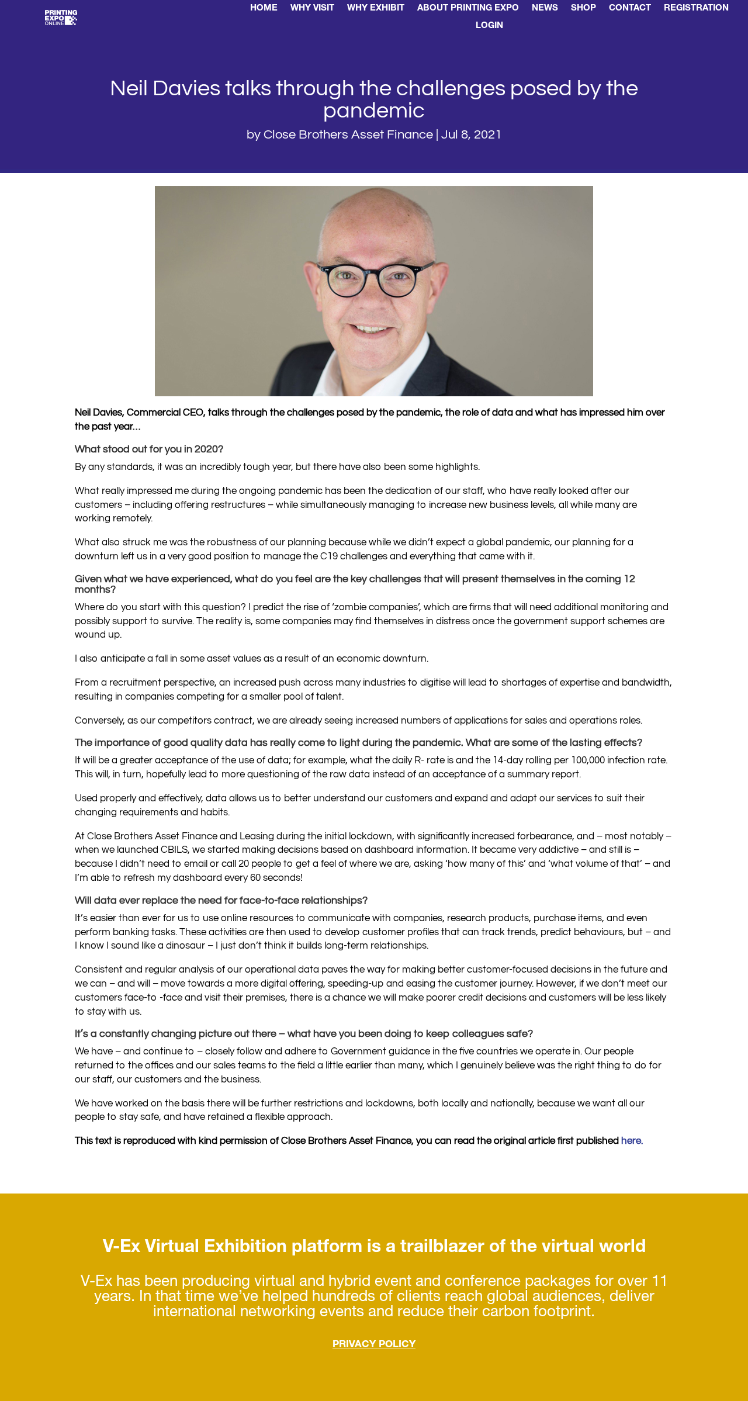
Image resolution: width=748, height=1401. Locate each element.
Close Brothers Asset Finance (348, 134)
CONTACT (630, 9)
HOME (264, 9)
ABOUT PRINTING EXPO (468, 9)
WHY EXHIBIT (375, 9)
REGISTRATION (696, 9)
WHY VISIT (312, 9)
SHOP (583, 9)
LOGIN (489, 26)
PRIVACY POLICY (374, 1345)
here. (632, 1141)
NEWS (545, 9)
